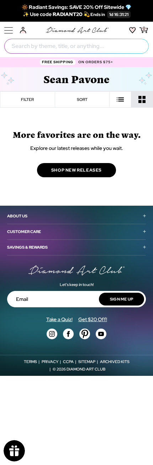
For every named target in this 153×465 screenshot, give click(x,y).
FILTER (27, 99)
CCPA (68, 361)
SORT (82, 99)
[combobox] (76, 46)
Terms (30, 361)
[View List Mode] (120, 99)
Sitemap (86, 361)
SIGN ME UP (121, 299)
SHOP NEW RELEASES (76, 170)
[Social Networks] (52, 334)
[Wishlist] (132, 30)
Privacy (50, 361)
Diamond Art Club (86, 369)
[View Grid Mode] (142, 99)
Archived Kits (115, 361)
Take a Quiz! (59, 319)
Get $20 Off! (92, 319)
